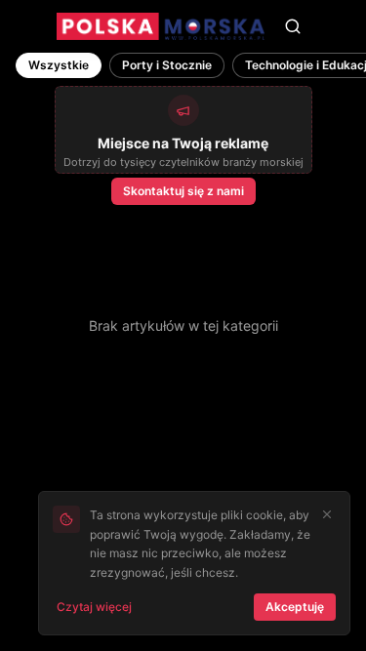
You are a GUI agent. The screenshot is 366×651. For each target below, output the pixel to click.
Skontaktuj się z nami (183, 190)
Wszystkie (58, 65)
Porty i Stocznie (167, 65)
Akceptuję (294, 606)
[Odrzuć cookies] (327, 514)
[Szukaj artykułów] (292, 26)
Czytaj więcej (94, 606)
